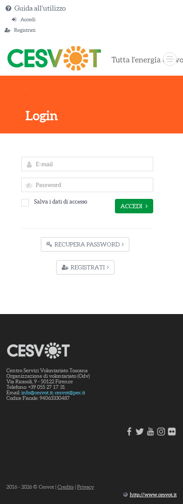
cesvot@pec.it (70, 392)
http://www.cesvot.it (153, 494)
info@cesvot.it (37, 392)
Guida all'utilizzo (40, 8)
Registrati (24, 30)
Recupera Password (87, 244)
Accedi (27, 19)
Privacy (85, 487)
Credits (65, 487)
